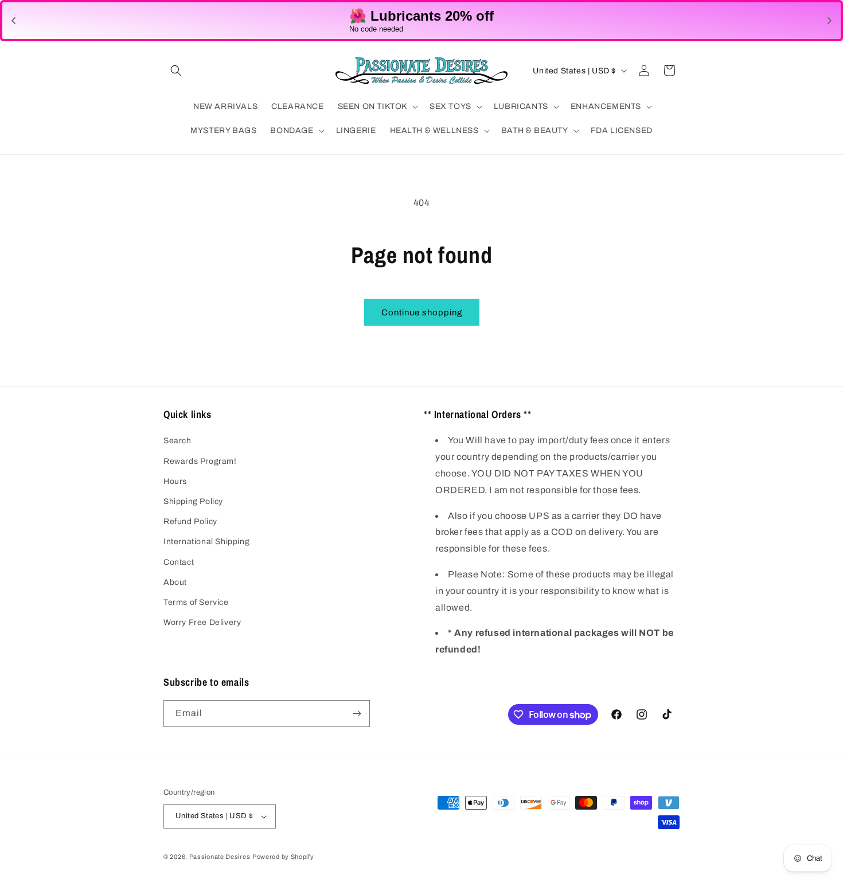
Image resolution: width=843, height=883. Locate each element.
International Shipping (206, 541)
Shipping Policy (193, 501)
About (175, 582)
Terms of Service (196, 602)
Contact (178, 562)
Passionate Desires (220, 856)
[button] (176, 70)
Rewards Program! (200, 461)
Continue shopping (421, 312)
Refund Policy (190, 521)
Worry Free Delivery (202, 622)
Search (177, 440)
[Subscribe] (356, 713)
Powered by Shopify (283, 856)
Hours (175, 481)
